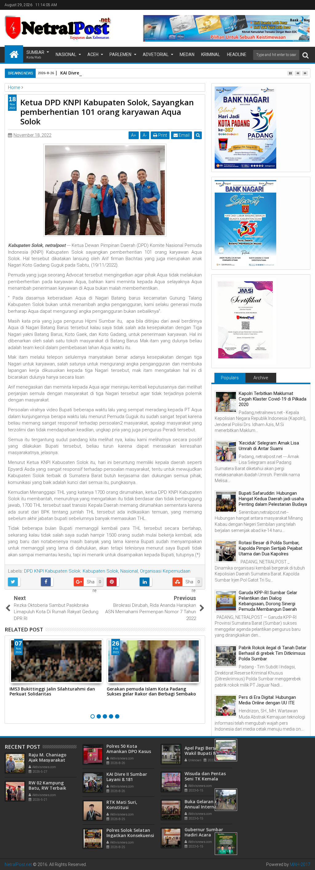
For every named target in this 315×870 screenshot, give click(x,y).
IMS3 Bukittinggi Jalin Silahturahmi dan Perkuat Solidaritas (52, 691)
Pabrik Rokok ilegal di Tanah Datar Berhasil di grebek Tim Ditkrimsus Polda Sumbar (272, 653)
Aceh (92, 54)
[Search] (305, 55)
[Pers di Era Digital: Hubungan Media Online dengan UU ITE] (226, 706)
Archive (260, 377)
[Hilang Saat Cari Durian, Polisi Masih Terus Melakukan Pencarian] (226, 800)
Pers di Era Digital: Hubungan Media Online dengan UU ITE (267, 700)
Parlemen (120, 54)
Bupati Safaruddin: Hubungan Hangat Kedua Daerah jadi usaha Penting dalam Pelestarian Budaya (273, 498)
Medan (187, 54)
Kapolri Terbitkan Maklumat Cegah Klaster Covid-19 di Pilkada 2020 (272, 399)
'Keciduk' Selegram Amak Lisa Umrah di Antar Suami (269, 445)
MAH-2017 (300, 864)
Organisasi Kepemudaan (165, 571)
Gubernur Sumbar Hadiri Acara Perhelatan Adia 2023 (207, 835)
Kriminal (210, 54)
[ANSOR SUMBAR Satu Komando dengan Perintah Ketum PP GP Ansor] (226, 844)
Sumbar (35, 54)
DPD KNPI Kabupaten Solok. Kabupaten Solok (71, 571)
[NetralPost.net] (14, 53)
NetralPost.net (18, 864)
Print (162, 135)
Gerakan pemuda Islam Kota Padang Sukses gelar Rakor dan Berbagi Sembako (151, 691)
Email (183, 135)
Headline (236, 54)
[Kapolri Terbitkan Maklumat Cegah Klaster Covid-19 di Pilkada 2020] (226, 402)
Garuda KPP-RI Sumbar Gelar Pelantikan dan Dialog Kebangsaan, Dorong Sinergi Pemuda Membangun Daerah (268, 601)
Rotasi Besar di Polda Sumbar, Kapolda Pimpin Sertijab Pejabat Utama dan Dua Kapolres (270, 548)
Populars (230, 377)
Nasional (66, 54)
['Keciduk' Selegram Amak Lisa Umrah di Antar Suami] (226, 451)
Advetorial (156, 54)
